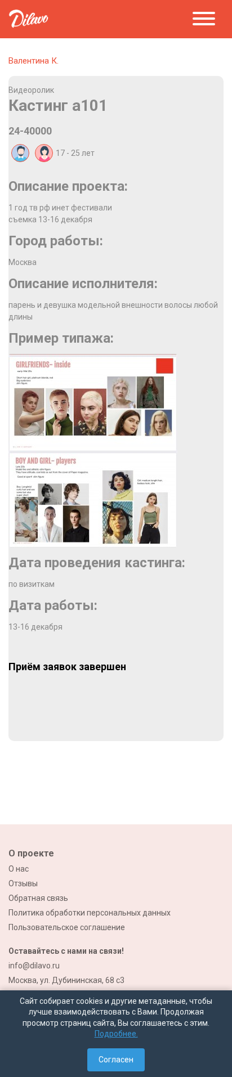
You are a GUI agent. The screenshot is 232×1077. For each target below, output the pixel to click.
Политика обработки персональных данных (89, 912)
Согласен (116, 1059)
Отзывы (23, 883)
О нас (18, 868)
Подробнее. (116, 1033)
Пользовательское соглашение (66, 927)
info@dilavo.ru (34, 965)
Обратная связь (38, 898)
